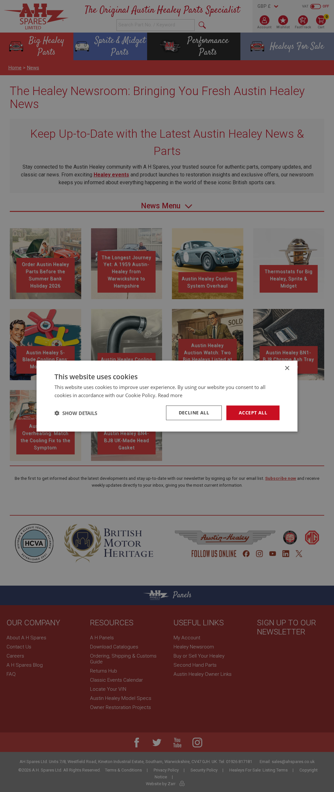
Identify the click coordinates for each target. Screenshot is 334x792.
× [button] (286, 368)
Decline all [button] (194, 413)
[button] (75, 413)
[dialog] (167, 396)
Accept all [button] (253, 413)
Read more (170, 395)
